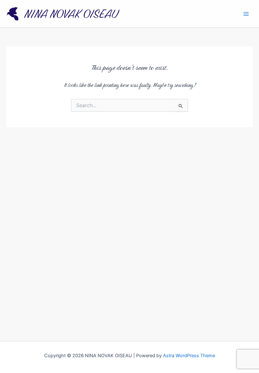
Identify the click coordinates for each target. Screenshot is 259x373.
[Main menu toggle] (246, 14)
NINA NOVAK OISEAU (71, 13)
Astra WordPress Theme (189, 355)
